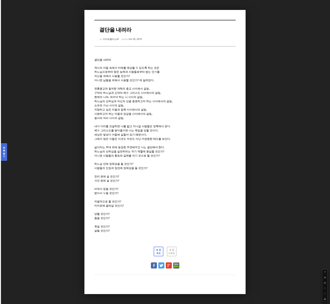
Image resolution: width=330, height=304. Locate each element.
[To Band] (176, 263)
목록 (4, 152)
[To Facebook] (153, 263)
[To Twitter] (161, 263)
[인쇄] (325, 299)
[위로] (325, 288)
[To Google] (168, 263)
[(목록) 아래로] (325, 293)
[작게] (325, 282)
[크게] (325, 277)
